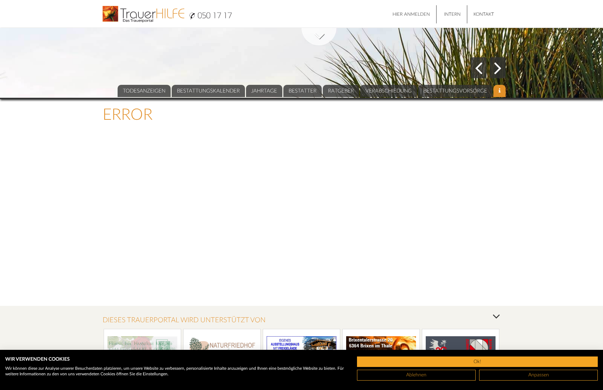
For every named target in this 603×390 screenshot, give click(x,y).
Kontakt (484, 14)
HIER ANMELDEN (411, 14)
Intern (452, 14)
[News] (499, 91)
